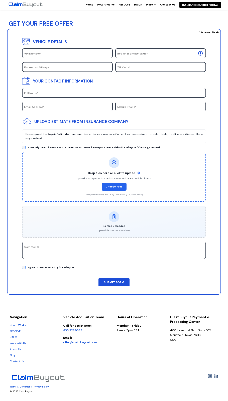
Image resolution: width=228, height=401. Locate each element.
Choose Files (114, 186)
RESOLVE (124, 4)
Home (89, 4)
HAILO (138, 4)
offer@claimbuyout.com (80, 342)
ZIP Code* (123, 67)
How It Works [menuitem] (18, 325)
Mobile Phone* (126, 107)
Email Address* (34, 107)
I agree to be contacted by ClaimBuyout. (51, 267)
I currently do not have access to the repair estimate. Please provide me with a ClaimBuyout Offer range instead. (94, 147)
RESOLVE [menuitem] (15, 331)
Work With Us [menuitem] (18, 343)
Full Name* (31, 93)
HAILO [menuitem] (13, 337)
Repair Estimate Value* (132, 53)
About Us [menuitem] (15, 349)
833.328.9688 (72, 330)
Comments (31, 247)
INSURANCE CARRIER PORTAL (200, 4)
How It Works (106, 4)
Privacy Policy (41, 386)
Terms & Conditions (21, 386)
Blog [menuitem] (12, 355)
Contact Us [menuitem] (17, 361)
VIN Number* (32, 53)
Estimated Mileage (36, 67)
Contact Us (167, 4)
